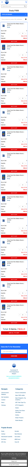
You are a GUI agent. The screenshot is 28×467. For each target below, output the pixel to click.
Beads (17, 408)
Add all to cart (14, 333)
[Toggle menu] (2, 2)
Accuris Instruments (20, 392)
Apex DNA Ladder (20, 395)
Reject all (14, 461)
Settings (14, 458)
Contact (3, 400)
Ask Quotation (5, 397)
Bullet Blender (19, 420)
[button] (25, 19)
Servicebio (17, 436)
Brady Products (19, 417)
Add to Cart (14, 41)
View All (17, 442)
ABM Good (17, 439)
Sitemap (3, 405)
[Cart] (26, 2)
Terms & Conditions (14, 450)
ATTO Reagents (19, 405)
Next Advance (18, 434)
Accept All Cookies (14, 464)
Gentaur (3, 434)
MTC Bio (3, 442)
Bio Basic (3, 439)
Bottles (17, 415)
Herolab (17, 431)
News (2, 402)
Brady (2, 431)
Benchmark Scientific (6, 436)
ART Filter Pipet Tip (20, 402)
